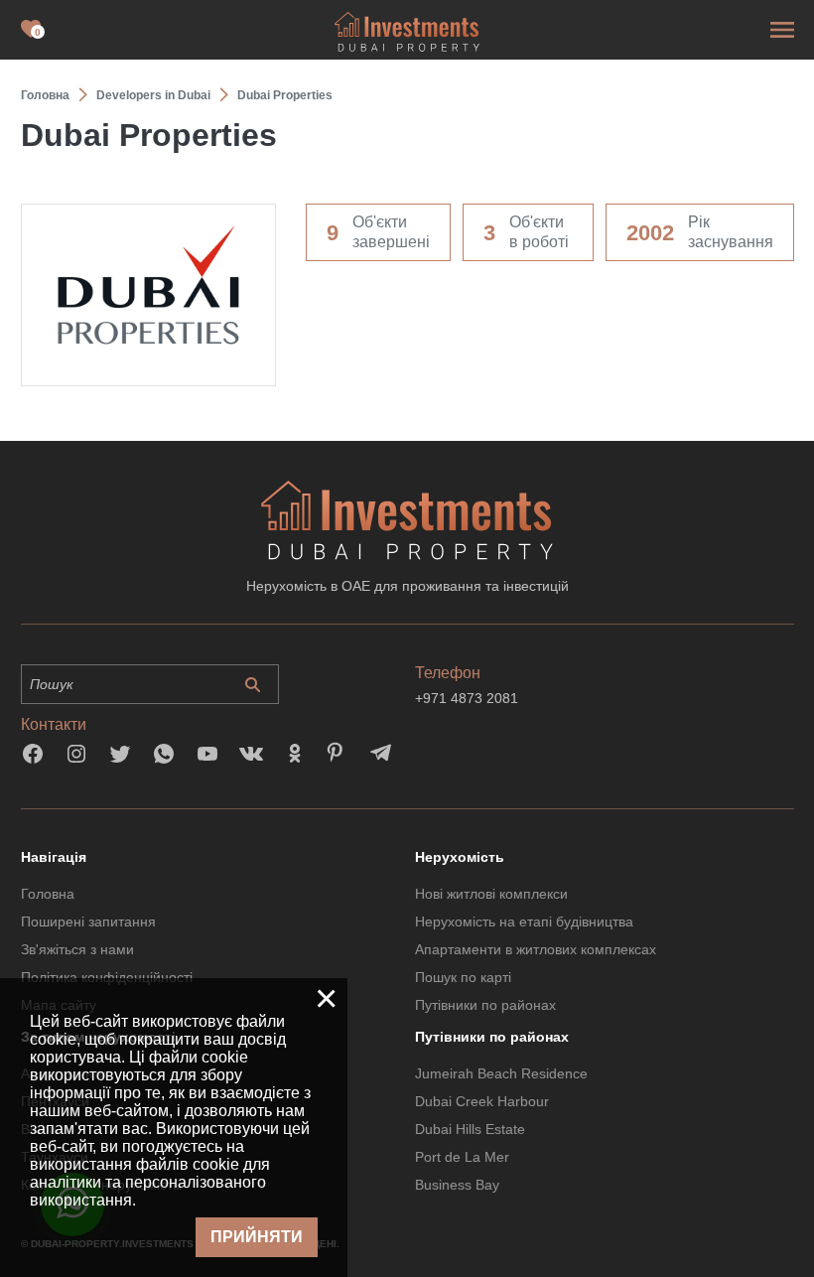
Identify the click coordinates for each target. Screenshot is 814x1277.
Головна (47, 894)
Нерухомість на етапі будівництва (524, 921)
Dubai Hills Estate (470, 1129)
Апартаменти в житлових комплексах (535, 949)
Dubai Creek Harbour (482, 1101)
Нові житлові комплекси (491, 894)
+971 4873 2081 (466, 698)
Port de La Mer (462, 1157)
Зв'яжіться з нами (77, 949)
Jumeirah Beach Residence (501, 1073)
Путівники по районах (485, 1005)
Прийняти (256, 1236)
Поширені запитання (88, 921)
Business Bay (457, 1185)
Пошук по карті (463, 977)
